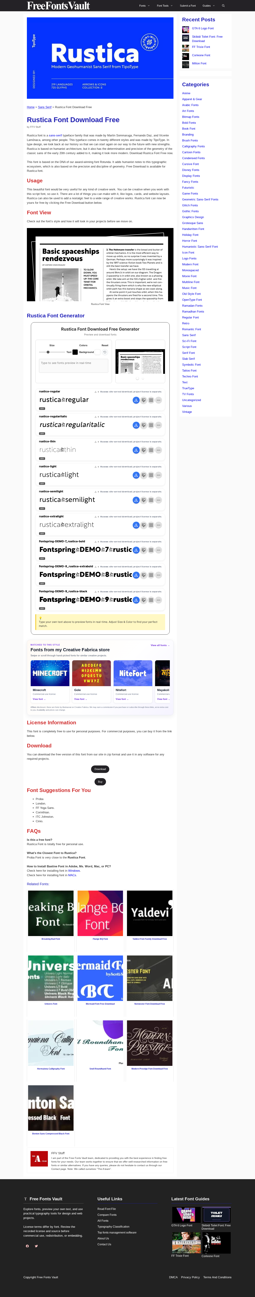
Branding (188, 134)
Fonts (142, 5)
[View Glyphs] (151, 400)
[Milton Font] (185, 65)
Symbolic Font (191, 364)
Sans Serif (45, 107)
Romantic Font (191, 329)
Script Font (189, 347)
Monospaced (190, 270)
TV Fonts (188, 394)
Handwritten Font (193, 229)
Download (100, 769)
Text (185, 382)
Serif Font (188, 353)
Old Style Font (191, 294)
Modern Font (190, 264)
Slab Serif (188, 358)
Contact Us (104, 1244)
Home (31, 107)
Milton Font (199, 63)
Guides (207, 5)
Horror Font (189, 240)
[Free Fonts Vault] (58, 5)
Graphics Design (193, 217)
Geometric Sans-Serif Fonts (200, 199)
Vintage (187, 412)
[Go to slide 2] (143, 378)
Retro (185, 323)
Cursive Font (190, 164)
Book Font (188, 128)
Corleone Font (201, 55)
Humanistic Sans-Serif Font (200, 246)
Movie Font (189, 276)
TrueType (188, 388)
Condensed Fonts (193, 158)
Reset (105, 345)
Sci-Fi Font (189, 341)
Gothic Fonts (190, 211)
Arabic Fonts (190, 105)
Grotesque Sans (192, 223)
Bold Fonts (189, 122)
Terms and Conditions (217, 1277)
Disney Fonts (190, 170)
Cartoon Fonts (191, 152)
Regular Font (190, 317)
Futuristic (188, 187)
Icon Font (188, 252)
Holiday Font (190, 235)
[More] (158, 400)
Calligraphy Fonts (193, 146)
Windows (74, 870)
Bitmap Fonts (190, 117)
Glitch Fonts (190, 205)
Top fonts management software (117, 1232)
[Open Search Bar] (223, 5)
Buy (100, 781)
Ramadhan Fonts (193, 311)
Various (187, 406)
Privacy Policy (190, 1277)
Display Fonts (191, 176)
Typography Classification (113, 1226)
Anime (186, 93)
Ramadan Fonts (192, 305)
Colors (83, 345)
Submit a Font (188, 5)
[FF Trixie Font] (185, 49)
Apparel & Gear (192, 99)
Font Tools (163, 5)
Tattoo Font (189, 370)
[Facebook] (27, 1246)
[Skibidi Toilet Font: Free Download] (185, 39)
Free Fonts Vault (47, 1277)
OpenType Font (192, 299)
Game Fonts (190, 193)
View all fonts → (160, 645)
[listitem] (50, 681)
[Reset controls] (105, 352)
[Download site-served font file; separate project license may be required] (136, 400)
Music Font (189, 288)
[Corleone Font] (185, 57)
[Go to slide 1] (137, 378)
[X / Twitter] (36, 1246)
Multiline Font (190, 282)
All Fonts (102, 1220)
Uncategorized (191, 400)
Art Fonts (188, 111)
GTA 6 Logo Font (203, 28)
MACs (72, 875)
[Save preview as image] (143, 400)
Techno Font (190, 376)
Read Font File (106, 1208)
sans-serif (55, 135)
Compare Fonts (107, 1214)
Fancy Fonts (190, 181)
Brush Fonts (190, 140)
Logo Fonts (189, 258)
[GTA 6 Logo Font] (185, 30)
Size (51, 345)
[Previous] (121, 361)
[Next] (158, 361)
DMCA (173, 1277)
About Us (103, 1238)
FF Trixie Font (201, 47)
